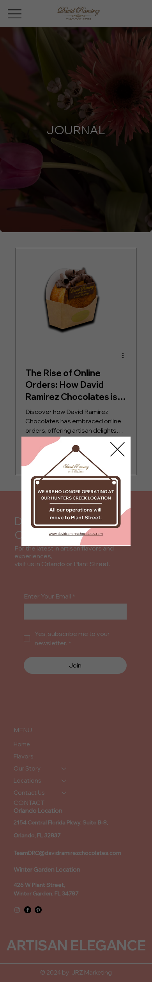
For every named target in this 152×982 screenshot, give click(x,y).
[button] (117, 449)
